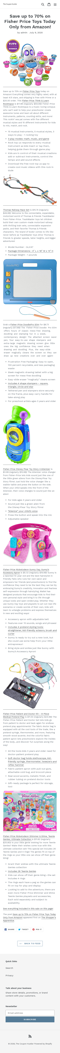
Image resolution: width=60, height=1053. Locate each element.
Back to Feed (32, 943)
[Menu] (55, 4)
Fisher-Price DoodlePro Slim (24, 324)
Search (9, 968)
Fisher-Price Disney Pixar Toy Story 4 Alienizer (26, 469)
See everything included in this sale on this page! (28, 908)
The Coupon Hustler (25, 1044)
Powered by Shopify (43, 1044)
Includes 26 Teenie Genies (22, 871)
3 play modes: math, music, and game (28, 138)
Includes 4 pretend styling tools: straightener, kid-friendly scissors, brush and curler (32, 630)
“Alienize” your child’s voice (23, 511)
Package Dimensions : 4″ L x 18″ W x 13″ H (30, 251)
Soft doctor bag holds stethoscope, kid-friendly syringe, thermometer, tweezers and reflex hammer (32, 761)
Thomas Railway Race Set (16, 210)
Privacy (9, 975)
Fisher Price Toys (31, 91)
